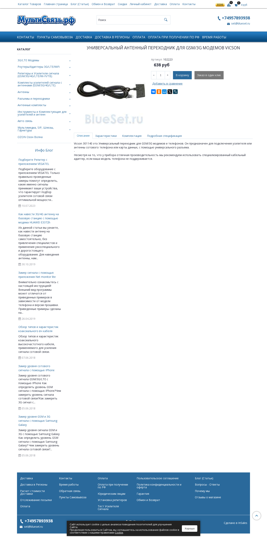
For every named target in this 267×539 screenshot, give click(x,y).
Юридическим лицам (111, 494)
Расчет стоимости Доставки (32, 492)
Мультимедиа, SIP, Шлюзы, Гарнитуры (36, 129)
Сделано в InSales (235, 523)
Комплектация (132, 136)
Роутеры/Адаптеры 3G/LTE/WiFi (39, 67)
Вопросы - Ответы (207, 484)
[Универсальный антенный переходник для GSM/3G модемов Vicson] (111, 90)
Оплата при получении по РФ (173, 37)
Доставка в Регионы (112, 37)
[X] (170, 91)
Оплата (175, 4)
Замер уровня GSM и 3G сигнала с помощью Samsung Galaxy (37, 421)
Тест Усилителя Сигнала (108, 507)
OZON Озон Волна (30, 137)
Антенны (23, 92)
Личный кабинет (140, 4)
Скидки (122, 4)
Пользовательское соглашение (158, 478)
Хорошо (190, 528)
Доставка (160, 4)
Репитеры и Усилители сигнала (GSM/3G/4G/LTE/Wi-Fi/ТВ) (38, 74)
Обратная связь (70, 491)
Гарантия (143, 494)
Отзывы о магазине (208, 497)
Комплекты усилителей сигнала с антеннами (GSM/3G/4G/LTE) (40, 84)
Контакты (188, 4)
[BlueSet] (46, 19)
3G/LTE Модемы (28, 60)
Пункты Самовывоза (55, 37)
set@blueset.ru (240, 23)
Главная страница (56, 4)
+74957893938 (236, 18)
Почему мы (202, 491)
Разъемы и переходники (34, 98)
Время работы (214, 37)
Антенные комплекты (32, 105)
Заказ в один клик (209, 75)
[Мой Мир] (164, 91)
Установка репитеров (112, 500)
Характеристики (106, 136)
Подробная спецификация (164, 136)
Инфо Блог (44, 150)
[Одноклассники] (159, 91)
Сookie (119, 532)
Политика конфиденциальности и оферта (159, 486)
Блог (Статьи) (80, 4)
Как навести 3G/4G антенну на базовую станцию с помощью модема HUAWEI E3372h (38, 218)
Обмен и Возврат (103, 4)
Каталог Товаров (29, 4)
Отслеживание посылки (36, 500)
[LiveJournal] (175, 91)
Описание (83, 135)
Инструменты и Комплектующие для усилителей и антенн (42, 113)
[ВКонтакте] (153, 91)
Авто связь (25, 121)
